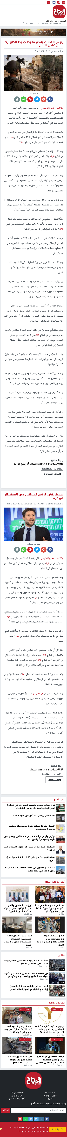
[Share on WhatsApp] (24, 99)
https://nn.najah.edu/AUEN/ (46, 948)
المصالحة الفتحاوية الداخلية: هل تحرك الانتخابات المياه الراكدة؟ (28, 1027)
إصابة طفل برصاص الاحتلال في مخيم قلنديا (34, 994)
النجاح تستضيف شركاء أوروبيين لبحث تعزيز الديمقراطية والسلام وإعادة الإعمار (51, 1119)
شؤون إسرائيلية (51, 21)
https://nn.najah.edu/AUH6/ (46, 464)
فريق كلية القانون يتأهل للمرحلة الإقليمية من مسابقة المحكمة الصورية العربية (17, 1087)
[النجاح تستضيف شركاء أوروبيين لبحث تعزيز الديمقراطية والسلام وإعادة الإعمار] (50, 1103)
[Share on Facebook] (50, 99)
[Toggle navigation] (49, 2)
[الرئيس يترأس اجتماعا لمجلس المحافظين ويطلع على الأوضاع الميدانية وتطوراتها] (60, 1018)
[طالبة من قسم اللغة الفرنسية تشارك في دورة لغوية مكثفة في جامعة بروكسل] (50, 1073)
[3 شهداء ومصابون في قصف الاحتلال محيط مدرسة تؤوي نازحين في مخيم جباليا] (60, 1049)
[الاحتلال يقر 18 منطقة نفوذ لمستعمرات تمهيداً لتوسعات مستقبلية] (60, 1007)
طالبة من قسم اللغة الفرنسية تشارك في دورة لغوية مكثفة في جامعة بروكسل (50, 1087)
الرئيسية (63, 21)
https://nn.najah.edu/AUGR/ (46, 769)
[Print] (17, 99)
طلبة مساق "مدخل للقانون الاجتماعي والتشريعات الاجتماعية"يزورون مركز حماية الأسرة (17, 1119)
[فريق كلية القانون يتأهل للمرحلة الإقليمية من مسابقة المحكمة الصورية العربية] (17, 1073)
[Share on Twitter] (37, 99)
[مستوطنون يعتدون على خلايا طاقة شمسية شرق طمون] (60, 1039)
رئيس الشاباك (52, 473)
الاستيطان (54, 779)
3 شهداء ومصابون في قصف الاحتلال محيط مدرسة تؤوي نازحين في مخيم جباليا (29, 1129)
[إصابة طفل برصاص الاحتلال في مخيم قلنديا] (60, 997)
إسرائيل (56, 958)
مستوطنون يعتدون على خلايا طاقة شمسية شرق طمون (30, 1038)
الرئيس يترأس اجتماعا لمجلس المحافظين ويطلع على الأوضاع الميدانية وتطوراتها (29, 1017)
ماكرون (40, 958)
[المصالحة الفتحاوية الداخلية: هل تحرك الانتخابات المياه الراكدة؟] (60, 1028)
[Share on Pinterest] (30, 99)
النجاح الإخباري (59, 11)
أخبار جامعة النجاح (55, 1061)
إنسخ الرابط (20, 464)
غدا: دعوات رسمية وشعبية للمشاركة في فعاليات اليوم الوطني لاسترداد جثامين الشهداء (31, 986)
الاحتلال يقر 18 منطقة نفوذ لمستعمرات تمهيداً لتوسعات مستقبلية (32, 1007)
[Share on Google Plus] (44, 99)
